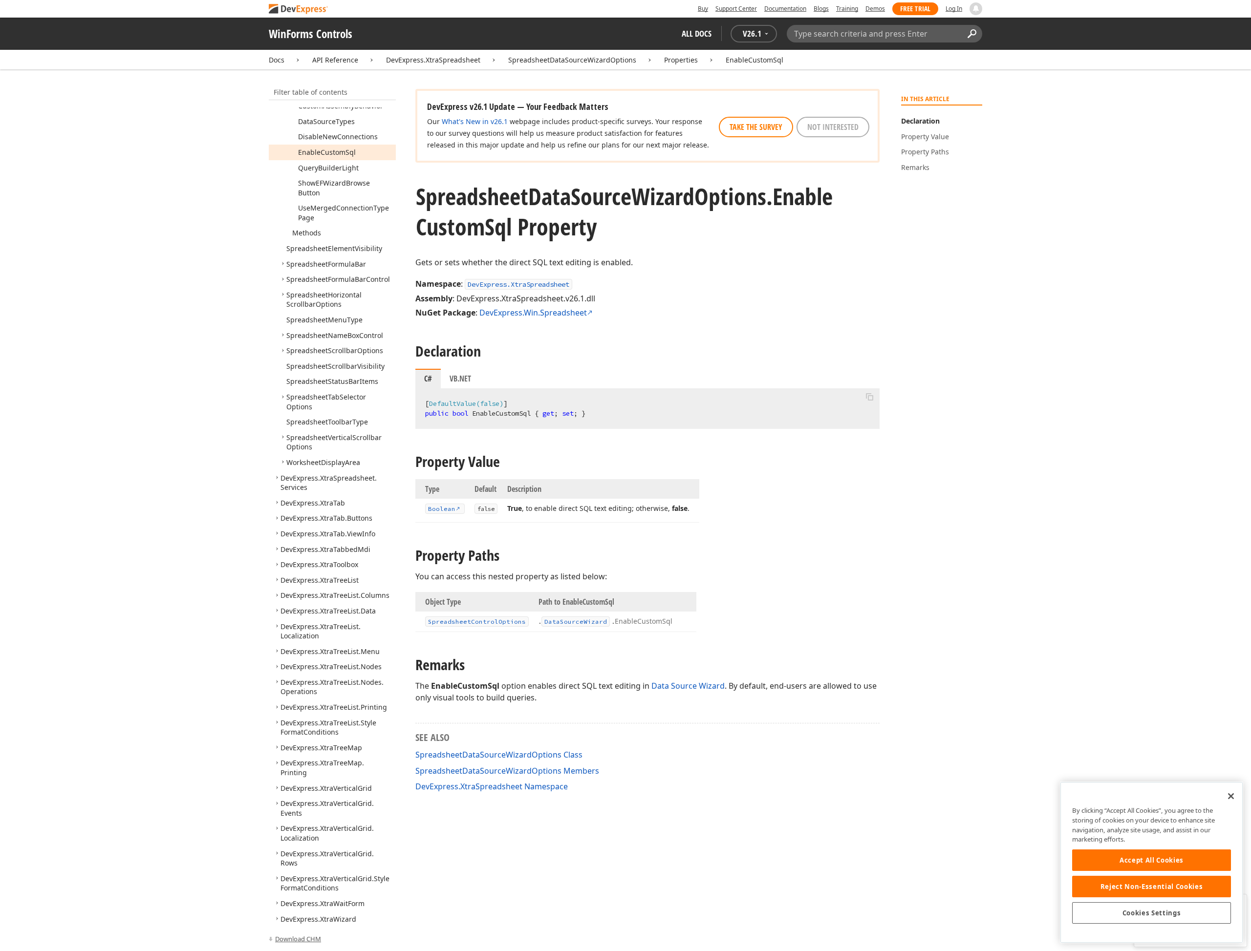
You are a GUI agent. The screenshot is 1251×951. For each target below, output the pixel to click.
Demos (875, 8)
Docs (276, 59)
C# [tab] (428, 378)
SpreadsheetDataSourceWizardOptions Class (498, 754)
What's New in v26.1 (475, 121)
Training (847, 8)
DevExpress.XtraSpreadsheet (433, 59)
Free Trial (915, 8)
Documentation (785, 8)
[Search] (971, 33)
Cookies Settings (1151, 913)
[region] (1151, 862)
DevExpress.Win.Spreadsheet (533, 312)
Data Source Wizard (688, 685)
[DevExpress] (298, 9)
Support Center (736, 8)
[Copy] (869, 397)
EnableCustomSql (754, 59)
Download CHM (298, 938)
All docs (697, 33)
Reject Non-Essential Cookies (1151, 886)
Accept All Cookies (1152, 860)
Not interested (833, 127)
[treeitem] (326, 121)
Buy (703, 8)
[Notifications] (976, 8)
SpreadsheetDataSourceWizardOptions (572, 59)
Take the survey (756, 127)
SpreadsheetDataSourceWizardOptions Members (507, 770)
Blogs (821, 8)
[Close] (1231, 796)
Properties (681, 59)
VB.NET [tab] (460, 378)
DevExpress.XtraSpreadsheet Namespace (491, 786)
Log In (954, 8)
